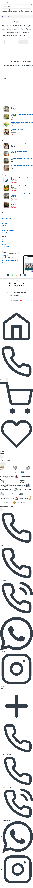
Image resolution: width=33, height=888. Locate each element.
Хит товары (4, 11)
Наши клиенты (5, 241)
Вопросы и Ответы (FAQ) (8, 230)
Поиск (30, 6)
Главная (3, 16)
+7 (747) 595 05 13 (17, 286)
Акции (3, 216)
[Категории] (7, 380)
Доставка (4, 223)
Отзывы (4, 244)
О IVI (3, 239)
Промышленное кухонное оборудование (27, 11)
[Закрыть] (1, 457)
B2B (3, 228)
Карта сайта (5, 232)
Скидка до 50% (15, 12)
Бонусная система (6, 218)
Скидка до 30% (9, 12)
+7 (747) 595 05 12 (17, 283)
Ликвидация (21, 11)
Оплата (4, 225)
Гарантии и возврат (7, 220)
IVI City (13, 292)
